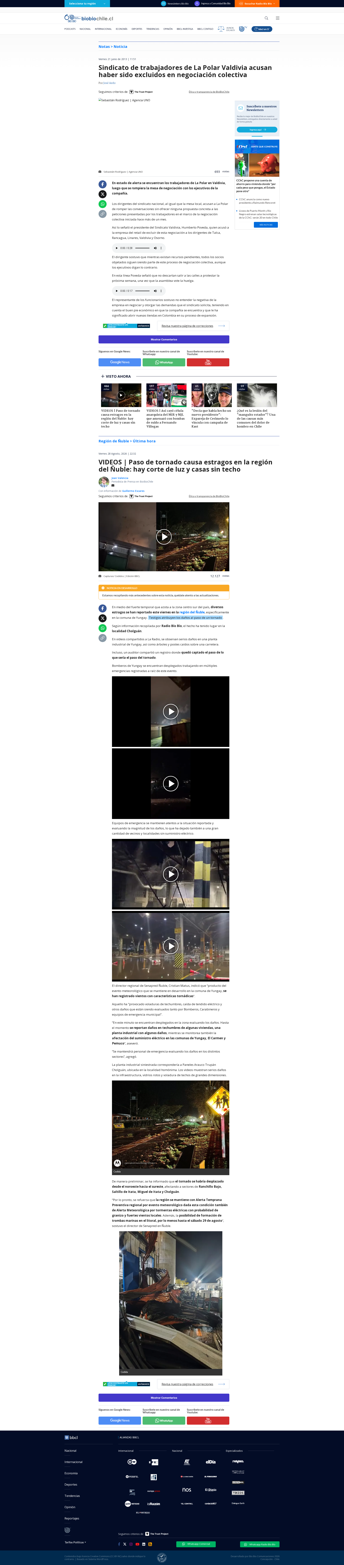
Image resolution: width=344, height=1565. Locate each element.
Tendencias (152, 28)
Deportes (137, 28)
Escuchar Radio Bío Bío (258, 3)
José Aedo (109, 83)
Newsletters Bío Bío (178, 3)
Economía (121, 28)
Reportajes (71, 1518)
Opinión (168, 28)
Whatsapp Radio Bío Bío (262, 1544)
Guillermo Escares (133, 491)
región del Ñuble (192, 612)
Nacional (85, 28)
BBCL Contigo (205, 28)
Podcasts (69, 28)
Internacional (103, 28)
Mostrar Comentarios (164, 339)
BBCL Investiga (185, 28)
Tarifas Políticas (74, 1542)
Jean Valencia (119, 478)
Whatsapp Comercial (198, 1543)
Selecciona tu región (82, 3)
